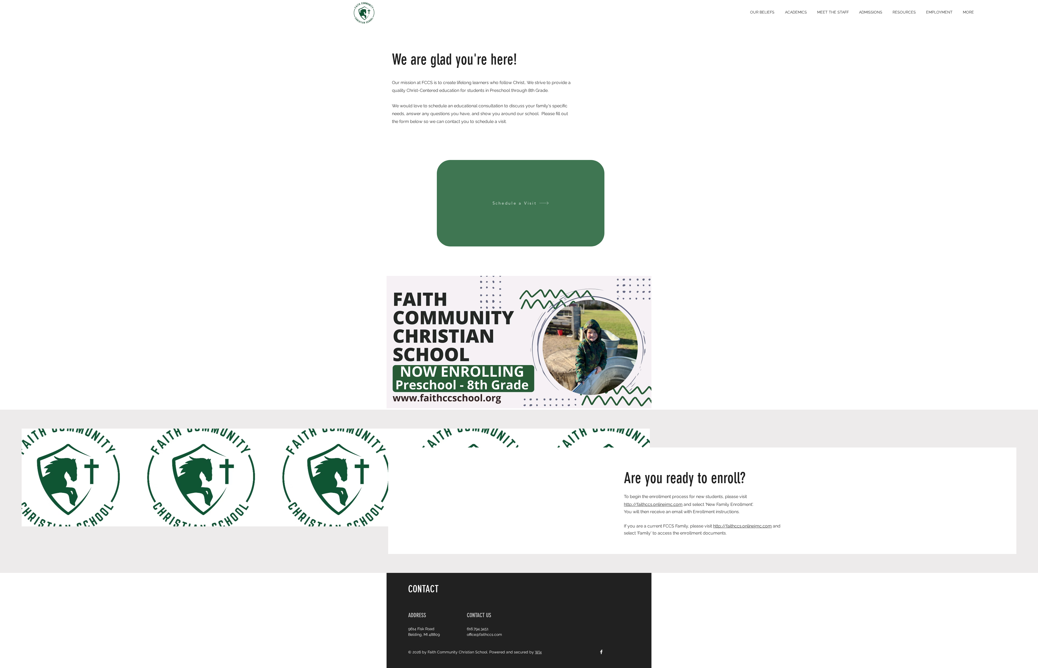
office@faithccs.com (484, 634)
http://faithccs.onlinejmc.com (653, 504)
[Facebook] (601, 652)
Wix (538, 652)
